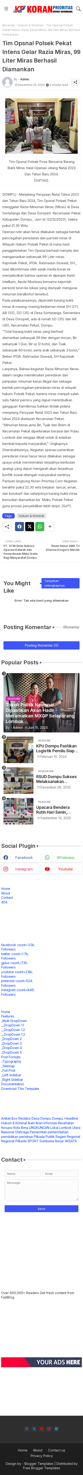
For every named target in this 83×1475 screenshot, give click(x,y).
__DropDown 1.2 (13, 1030)
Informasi (50, 1123)
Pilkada (39, 1137)
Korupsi (6, 1128)
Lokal (54, 1128)
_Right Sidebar (12, 1080)
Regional (73, 1137)
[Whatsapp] (39, 526)
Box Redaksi (21, 1118)
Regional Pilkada (14, 1141)
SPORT (33, 1141)
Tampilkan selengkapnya (54, 583)
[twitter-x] (34, 1429)
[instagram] (49, 1429)
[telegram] (56, 1429)
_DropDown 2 (11, 1039)
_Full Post (8, 1070)
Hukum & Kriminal (30, 25)
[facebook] (27, 1429)
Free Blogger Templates (41, 1468)
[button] (78, 8)
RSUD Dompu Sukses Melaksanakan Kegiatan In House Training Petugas (56, 779)
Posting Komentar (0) (42, 645)
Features (7, 1016)
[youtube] (41, 1429)
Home (5, 888)
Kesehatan (66, 1123)
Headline (71, 1118)
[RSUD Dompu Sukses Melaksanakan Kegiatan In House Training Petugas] (18, 780)
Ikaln (31, 1123)
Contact (7, 897)
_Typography (11, 1061)
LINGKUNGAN (39, 1128)
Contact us (56, 1450)
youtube (65, 869)
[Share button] (49, 526)
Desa (35, 1118)
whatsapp (65, 857)
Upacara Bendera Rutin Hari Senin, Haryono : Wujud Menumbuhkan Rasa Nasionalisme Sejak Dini (55, 810)
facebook (24, 857)
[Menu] (6, 8)
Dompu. (58, 1118)
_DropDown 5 (11, 1052)
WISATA (71, 1141)
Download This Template (20, 1089)
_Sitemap (8, 1066)
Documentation (12, 1084)
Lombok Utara (69, 1128)
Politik (50, 1137)
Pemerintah (38, 1132)
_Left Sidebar (11, 1075)
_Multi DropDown (14, 1021)
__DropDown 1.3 (13, 1034)
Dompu (45, 1118)
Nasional (7, 1132)
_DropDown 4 (11, 1048)
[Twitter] (29, 526)
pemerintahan (58, 1132)
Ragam (61, 1137)
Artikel (6, 1118)
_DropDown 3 (11, 1043)
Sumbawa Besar (51, 1141)
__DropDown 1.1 (12, 1025)
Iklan (39, 1123)
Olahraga (22, 1132)
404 (4, 902)
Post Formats (11, 1057)
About (5, 893)
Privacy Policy (41, 1456)
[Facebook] (19, 526)
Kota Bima (20, 1128)
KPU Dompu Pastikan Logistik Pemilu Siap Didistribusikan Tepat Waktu (56, 748)
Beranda (8, 25)
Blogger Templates (38, 1464)
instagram (24, 869)
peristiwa (26, 1137)
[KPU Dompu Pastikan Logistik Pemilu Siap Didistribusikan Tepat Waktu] (18, 750)
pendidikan (9, 1137)
